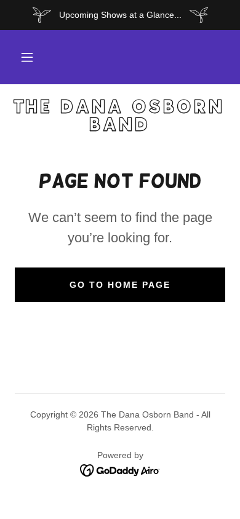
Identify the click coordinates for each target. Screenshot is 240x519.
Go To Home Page (120, 285)
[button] (27, 57)
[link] (120, 117)
